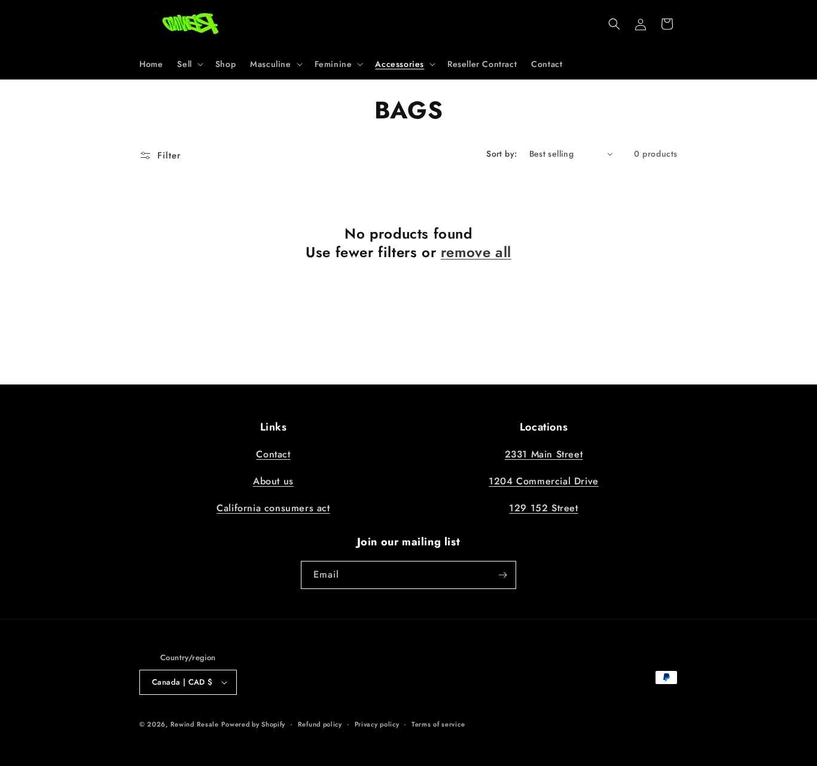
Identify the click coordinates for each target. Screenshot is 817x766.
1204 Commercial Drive (544, 481)
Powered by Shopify (253, 724)
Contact (273, 454)
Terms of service (438, 724)
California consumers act (273, 508)
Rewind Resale (194, 724)
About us (273, 481)
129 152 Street (543, 508)
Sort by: (501, 154)
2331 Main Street (544, 454)
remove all (476, 252)
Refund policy (320, 724)
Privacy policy (377, 724)
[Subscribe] (502, 575)
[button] (189, 64)
